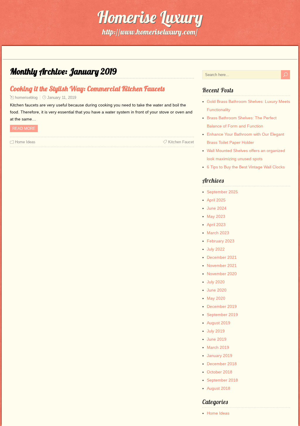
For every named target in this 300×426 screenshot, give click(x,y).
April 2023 (216, 224)
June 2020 (216, 290)
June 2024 (216, 208)
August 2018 (218, 388)
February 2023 (220, 241)
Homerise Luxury (150, 17)
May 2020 (216, 298)
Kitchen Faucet (181, 142)
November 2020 (222, 273)
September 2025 (222, 191)
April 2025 (216, 200)
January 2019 (219, 355)
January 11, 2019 (61, 97)
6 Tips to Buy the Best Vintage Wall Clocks (246, 167)
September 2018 (222, 380)
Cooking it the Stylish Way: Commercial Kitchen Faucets (87, 88)
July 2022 (216, 249)
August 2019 (218, 322)
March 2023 (218, 232)
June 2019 (216, 339)
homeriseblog (26, 97)
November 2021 (222, 265)
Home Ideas (25, 142)
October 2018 (219, 372)
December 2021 (222, 257)
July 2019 (216, 331)
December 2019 (222, 306)
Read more (23, 128)
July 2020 (216, 282)
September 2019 (222, 314)
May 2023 (216, 216)
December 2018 (222, 363)
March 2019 (218, 347)
